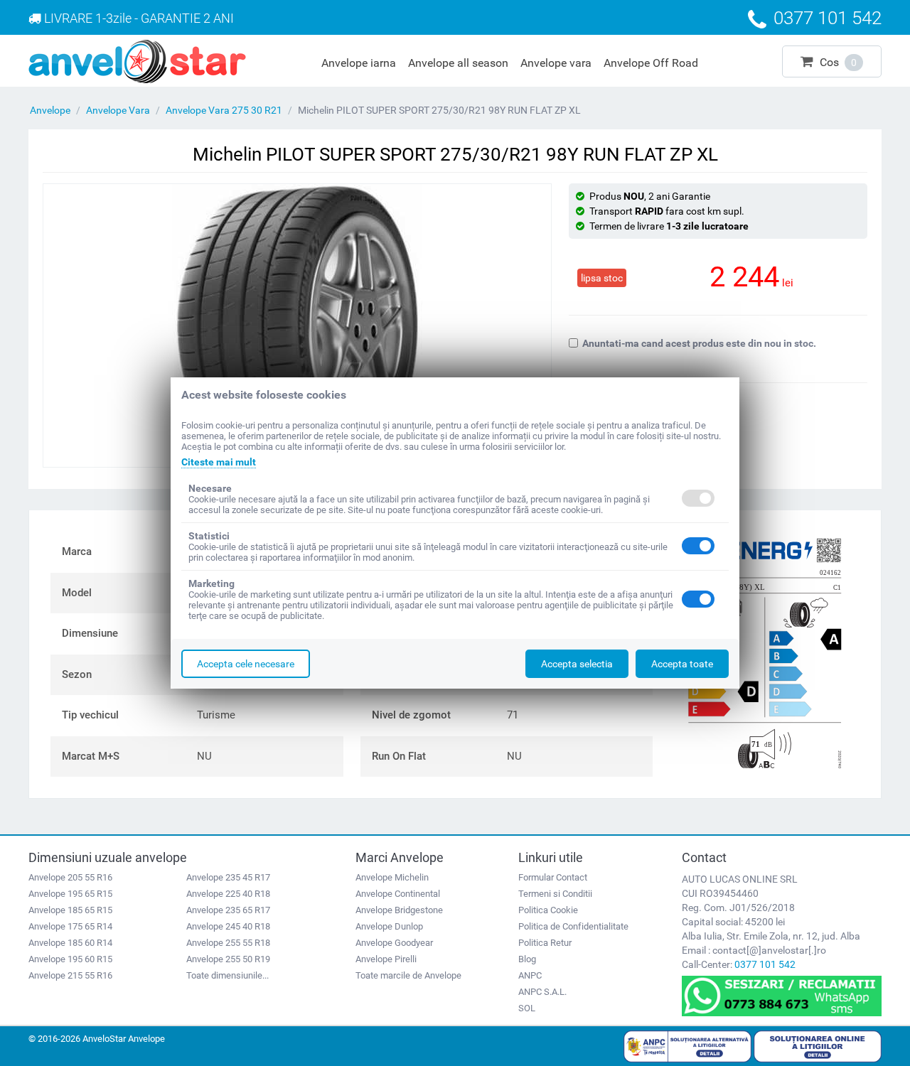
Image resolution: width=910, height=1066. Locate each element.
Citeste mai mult (218, 462)
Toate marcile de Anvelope (408, 975)
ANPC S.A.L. (542, 991)
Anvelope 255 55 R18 (228, 942)
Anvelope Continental (397, 893)
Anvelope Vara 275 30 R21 (224, 110)
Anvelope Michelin (392, 877)
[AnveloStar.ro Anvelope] (137, 60)
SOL (526, 1008)
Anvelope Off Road (651, 63)
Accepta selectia (577, 663)
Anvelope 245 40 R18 (228, 926)
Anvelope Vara (118, 110)
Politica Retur (545, 942)
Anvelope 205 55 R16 (70, 877)
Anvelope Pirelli (386, 959)
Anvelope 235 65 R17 (228, 910)
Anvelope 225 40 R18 (228, 893)
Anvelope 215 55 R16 (70, 975)
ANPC (530, 975)
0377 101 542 (765, 964)
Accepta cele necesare (245, 663)
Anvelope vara (556, 63)
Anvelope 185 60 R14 (70, 942)
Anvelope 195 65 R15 (70, 893)
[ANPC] (687, 1045)
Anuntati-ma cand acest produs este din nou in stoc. (699, 343)
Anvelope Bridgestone (399, 910)
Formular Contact (552, 877)
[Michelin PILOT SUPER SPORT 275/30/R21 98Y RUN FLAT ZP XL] (297, 325)
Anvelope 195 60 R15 (70, 959)
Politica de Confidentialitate (573, 926)
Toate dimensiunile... (227, 975)
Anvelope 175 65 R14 (70, 926)
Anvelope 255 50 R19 (228, 959)
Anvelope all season (458, 63)
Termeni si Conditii (555, 893)
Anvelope (50, 110)
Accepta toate (682, 663)
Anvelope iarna (358, 63)
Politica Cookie (548, 910)
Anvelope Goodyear (394, 942)
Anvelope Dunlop (389, 926)
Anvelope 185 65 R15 (70, 910)
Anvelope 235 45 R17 (228, 877)
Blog (527, 959)
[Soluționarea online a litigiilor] (818, 1045)
